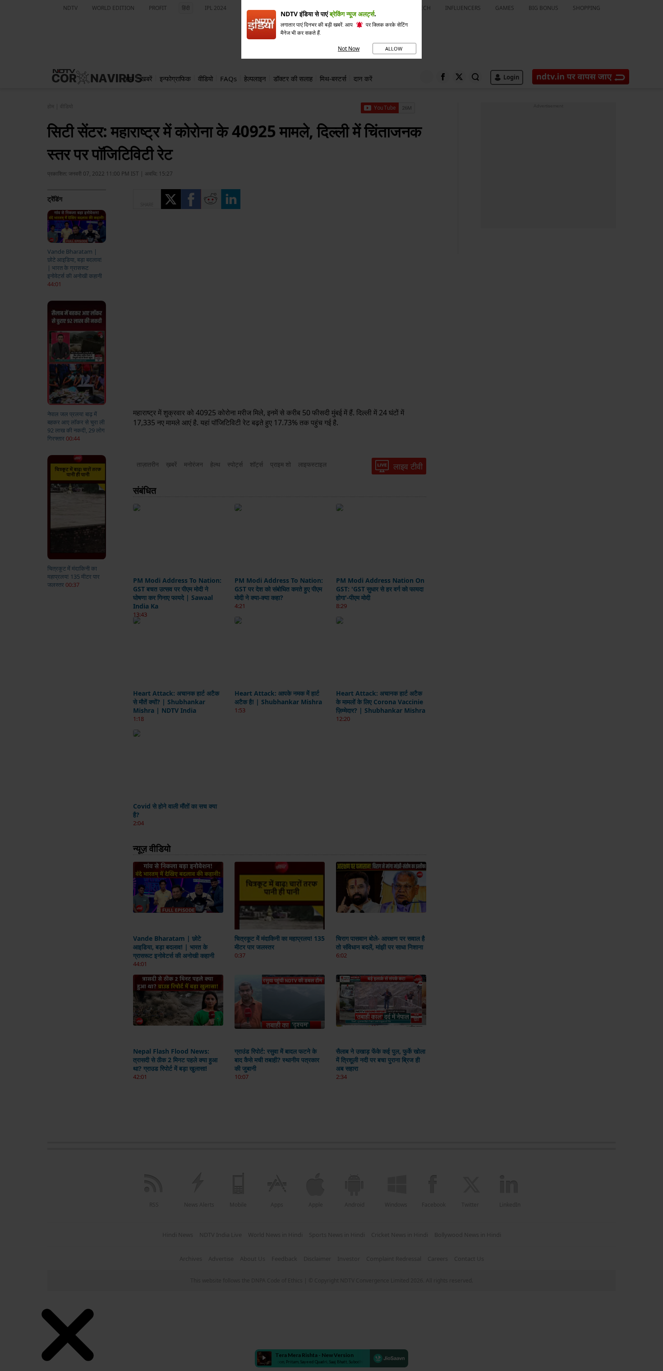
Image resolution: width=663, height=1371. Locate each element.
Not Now (348, 48)
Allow (394, 48)
